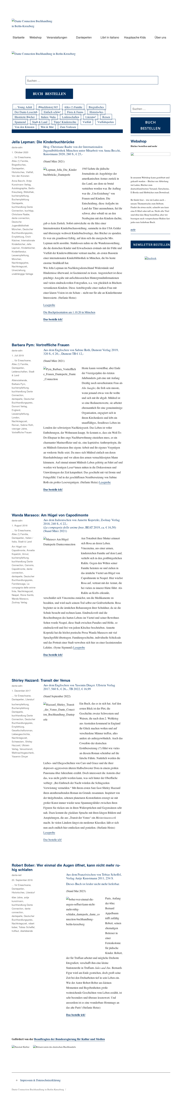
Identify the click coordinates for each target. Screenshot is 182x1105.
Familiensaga (18, 583)
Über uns (160, 37)
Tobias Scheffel (26, 927)
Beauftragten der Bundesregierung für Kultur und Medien (69, 1039)
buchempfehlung (20, 195)
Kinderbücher (28, 247)
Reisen (106, 117)
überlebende (26, 931)
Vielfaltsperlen (105, 122)
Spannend (20, 122)
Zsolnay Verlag (19, 602)
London (15, 417)
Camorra (29, 565)
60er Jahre (17, 897)
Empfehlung (18, 236)
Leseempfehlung (20, 255)
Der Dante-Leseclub (26, 112)
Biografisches (96, 107)
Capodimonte (18, 568)
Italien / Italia (48, 117)
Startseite (19, 37)
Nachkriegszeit (19, 266)
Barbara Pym (18, 384)
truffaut (15, 931)
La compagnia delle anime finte (23, 587)
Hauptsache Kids (135, 37)
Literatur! (90, 117)
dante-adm (17, 147)
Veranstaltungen (57, 37)
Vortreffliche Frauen (22, 432)
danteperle (17, 398)
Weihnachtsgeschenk (23, 752)
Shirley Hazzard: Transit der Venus (41, 680)
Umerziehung (18, 270)
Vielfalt (87, 122)
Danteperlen (84, 37)
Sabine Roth (26, 425)
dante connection (20, 218)
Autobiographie (19, 188)
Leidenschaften (70, 117)
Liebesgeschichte (21, 734)
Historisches (96, 112)
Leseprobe (49, 305)
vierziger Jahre (19, 428)
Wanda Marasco (20, 598)
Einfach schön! (52, 112)
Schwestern (18, 741)
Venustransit (26, 749)
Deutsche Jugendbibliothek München (20, 225)
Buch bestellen (49, 93)
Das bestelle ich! (53, 319)
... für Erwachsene (21, 157)
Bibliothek (29, 192)
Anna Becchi (18, 180)
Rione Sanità (26, 595)
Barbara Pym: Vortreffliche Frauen (40, 344)
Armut (25, 554)
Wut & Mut (47, 127)
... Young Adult (23, 107)
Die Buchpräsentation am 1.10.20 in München (69, 312)
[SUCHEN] (167, 109)
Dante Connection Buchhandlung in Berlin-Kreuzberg (38, 1089)
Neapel (15, 595)
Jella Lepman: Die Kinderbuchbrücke (43, 141)
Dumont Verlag (19, 406)
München (16, 259)
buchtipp (29, 210)
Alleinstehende (19, 380)
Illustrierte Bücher (25, 117)
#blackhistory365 (48, 107)
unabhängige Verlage (22, 273)
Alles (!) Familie (73, 107)
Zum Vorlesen (68, 127)
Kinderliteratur (19, 251)
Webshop (36, 37)
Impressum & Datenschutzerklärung (40, 1080)
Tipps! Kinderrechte (65, 122)
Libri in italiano (110, 37)
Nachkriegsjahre (20, 262)
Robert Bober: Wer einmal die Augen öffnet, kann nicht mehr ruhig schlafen (66, 867)
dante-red (16, 875)
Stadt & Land (39, 122)
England (16, 410)
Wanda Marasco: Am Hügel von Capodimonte (50, 514)
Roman (15, 425)
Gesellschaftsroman (22, 730)
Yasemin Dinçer (20, 756)
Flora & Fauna (75, 112)
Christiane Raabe (20, 214)
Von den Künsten (24, 127)
